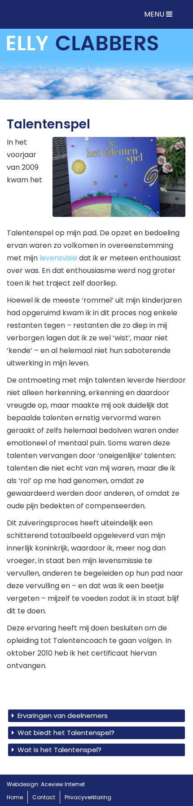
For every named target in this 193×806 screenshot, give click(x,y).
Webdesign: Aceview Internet (46, 784)
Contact (43, 797)
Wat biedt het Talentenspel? (66, 732)
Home (15, 797)
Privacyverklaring (88, 797)
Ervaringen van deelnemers (63, 715)
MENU (155, 14)
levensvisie (58, 258)
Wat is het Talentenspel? (59, 749)
